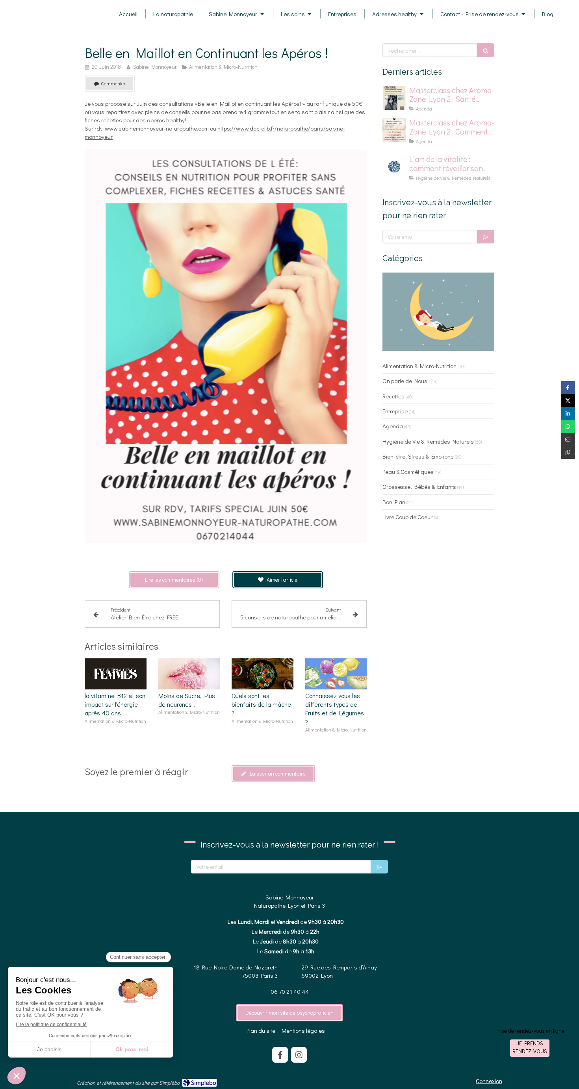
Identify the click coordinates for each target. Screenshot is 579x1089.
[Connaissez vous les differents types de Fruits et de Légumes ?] (336, 673)
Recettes (393, 396)
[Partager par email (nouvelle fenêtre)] (568, 439)
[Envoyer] (485, 236)
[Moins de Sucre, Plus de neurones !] (189, 673)
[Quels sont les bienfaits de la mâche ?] (262, 673)
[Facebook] (280, 1055)
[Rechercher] (485, 50)
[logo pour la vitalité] (394, 167)
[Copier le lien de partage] (568, 452)
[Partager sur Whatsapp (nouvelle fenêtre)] (568, 426)
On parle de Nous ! (406, 381)
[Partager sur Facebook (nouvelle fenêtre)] (568, 387)
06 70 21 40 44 (290, 991)
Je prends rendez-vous (529, 1047)
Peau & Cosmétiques (408, 471)
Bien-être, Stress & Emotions (418, 456)
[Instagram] (299, 1055)
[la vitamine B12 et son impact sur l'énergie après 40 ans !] (116, 673)
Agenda (392, 426)
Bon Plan (393, 502)
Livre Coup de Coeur (407, 517)
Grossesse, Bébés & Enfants (419, 486)
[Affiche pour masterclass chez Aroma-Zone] (394, 130)
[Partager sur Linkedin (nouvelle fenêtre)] (568, 413)
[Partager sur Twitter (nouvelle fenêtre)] (568, 400)
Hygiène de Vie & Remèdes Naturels (428, 441)
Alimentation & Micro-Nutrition (419, 366)
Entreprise (395, 411)
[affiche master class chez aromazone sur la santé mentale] (394, 98)
